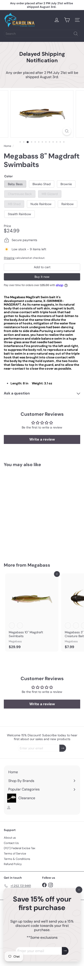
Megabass (39, 565)
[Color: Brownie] (28, 525)
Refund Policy (13, 864)
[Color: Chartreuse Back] (36, 525)
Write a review (42, 439)
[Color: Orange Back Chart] (68, 625)
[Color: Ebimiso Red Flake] (76, 625)
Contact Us (11, 843)
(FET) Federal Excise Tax (19, 848)
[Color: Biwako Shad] (20, 525)
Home (7, 146)
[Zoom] (67, 131)
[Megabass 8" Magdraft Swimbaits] (32, 512)
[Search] (75, 33)
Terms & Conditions (17, 859)
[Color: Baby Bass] (12, 525)
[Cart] (67, 19)
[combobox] (42, 33)
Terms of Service (15, 853)
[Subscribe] (65, 951)
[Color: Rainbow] (20, 625)
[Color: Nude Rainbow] (12, 625)
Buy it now (42, 277)
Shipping (9, 258)
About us (10, 838)
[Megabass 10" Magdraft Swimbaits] (32, 612)
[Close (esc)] (79, 890)
